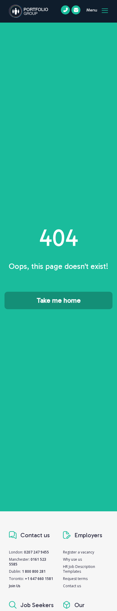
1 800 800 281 (34, 571)
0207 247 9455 (36, 552)
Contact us (72, 585)
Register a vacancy (78, 552)
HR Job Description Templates (79, 569)
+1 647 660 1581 (39, 578)
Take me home (59, 300)
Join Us (14, 585)
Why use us (72, 559)
